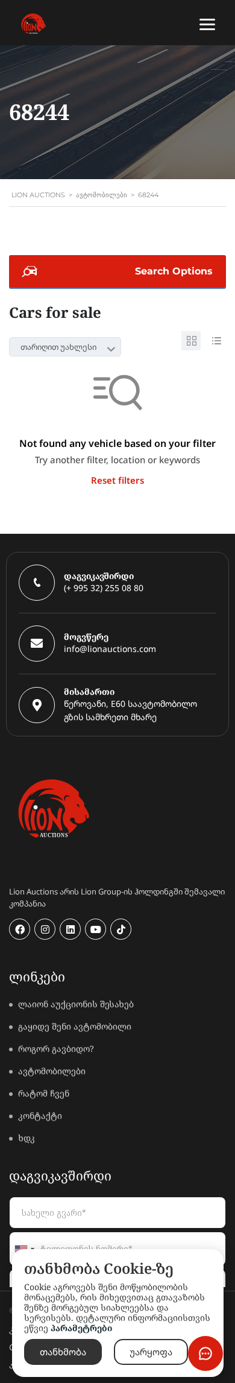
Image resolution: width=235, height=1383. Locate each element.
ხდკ (26, 1138)
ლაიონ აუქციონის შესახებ (76, 1004)
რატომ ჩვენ (43, 1093)
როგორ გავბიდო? (56, 1048)
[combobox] (65, 346)
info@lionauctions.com (110, 648)
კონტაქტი (40, 1115)
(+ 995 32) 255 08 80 (103, 587)
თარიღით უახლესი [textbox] (58, 346)
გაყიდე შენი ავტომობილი (74, 1026)
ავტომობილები (52, 1071)
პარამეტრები (81, 1328)
